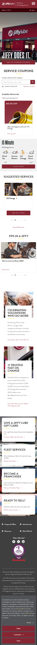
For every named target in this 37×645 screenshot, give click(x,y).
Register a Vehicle (6, 10)
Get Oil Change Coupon (18, 62)
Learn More (18, 166)
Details (29, 622)
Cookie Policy (28, 613)
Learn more (5, 269)
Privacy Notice (20, 608)
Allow (18, 628)
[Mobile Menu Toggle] (33, 3)
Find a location (27, 67)
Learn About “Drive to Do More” (17, 340)
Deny (18, 641)
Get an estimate (9, 67)
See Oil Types (18, 213)
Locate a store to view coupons (12, 77)
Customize (17, 634)
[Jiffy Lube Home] (8, 4)
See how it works (29, 86)
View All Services (18, 227)
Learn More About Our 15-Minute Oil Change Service (18, 405)
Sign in (33, 10)
